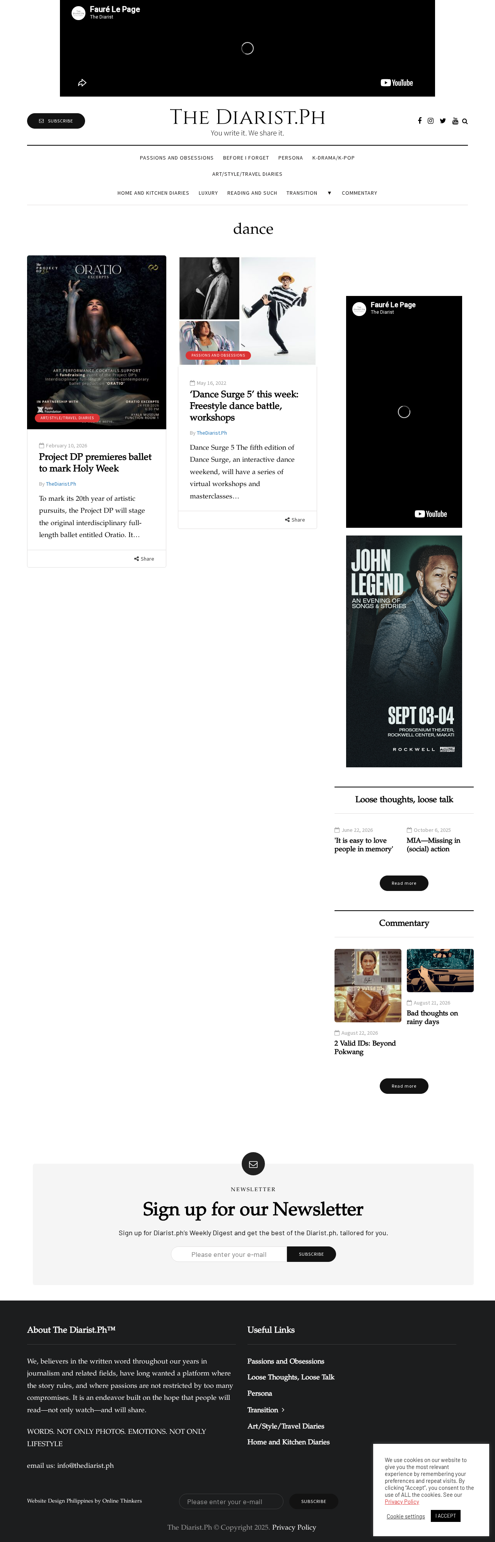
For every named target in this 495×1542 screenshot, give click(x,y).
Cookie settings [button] (406, 1516)
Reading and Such (252, 192)
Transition (302, 192)
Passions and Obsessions (177, 157)
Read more (404, 883)
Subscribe (60, 121)
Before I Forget (246, 157)
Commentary (359, 192)
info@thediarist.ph (85, 1466)
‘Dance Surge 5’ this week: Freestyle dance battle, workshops (244, 407)
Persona (290, 157)
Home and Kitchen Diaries (153, 192)
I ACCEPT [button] (445, 1516)
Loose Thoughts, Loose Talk (291, 1377)
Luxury (208, 192)
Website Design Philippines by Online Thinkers (84, 1501)
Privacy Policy (402, 1501)
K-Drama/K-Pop (333, 157)
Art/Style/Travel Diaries (247, 173)
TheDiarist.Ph (61, 483)
